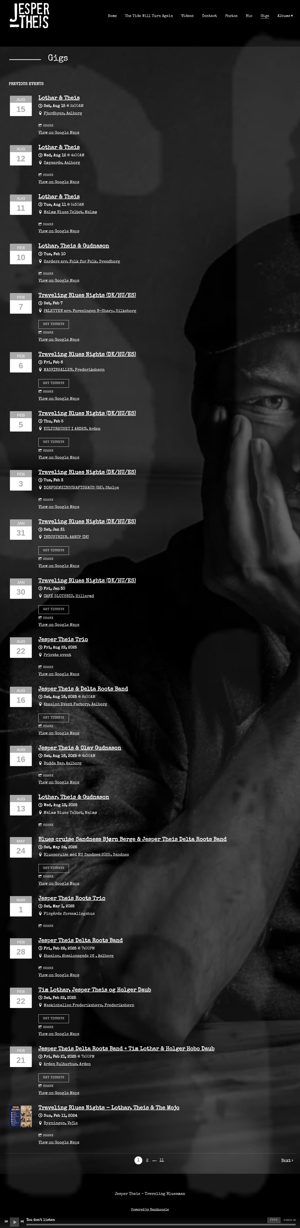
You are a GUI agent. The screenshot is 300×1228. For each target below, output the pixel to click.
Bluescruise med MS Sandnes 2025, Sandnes (86, 855)
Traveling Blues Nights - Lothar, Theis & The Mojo (108, 1108)
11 (161, 1160)
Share (48, 125)
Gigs (265, 16)
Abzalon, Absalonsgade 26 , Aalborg (79, 956)
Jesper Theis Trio (63, 640)
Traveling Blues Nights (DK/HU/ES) (87, 295)
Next (286, 1161)
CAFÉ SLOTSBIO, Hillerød (69, 596)
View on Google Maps (58, 133)
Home (112, 16)
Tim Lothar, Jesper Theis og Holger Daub (94, 990)
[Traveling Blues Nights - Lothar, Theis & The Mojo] (21, 1126)
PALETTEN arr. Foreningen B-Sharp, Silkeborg (90, 311)
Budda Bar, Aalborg (63, 763)
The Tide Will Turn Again (149, 16)
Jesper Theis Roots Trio (71, 898)
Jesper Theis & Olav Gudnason (79, 748)
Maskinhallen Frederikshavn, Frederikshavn (89, 1005)
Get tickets (53, 324)
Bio (249, 16)
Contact (209, 16)
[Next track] (22, 1221)
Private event (57, 655)
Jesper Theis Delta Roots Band (80, 941)
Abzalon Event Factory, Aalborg (75, 704)
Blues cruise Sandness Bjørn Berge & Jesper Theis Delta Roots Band (132, 839)
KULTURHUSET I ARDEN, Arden (72, 429)
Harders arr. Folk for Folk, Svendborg (82, 262)
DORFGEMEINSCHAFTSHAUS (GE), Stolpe (81, 488)
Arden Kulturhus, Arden (67, 1064)
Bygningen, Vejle (61, 1123)
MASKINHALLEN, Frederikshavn (74, 370)
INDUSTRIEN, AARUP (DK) (66, 537)
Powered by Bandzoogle (150, 1209)
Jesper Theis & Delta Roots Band (83, 689)
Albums (283, 16)
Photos (231, 16)
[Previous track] (6, 1221)
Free (274, 1220)
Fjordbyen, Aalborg (63, 113)
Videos (187, 16)
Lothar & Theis (59, 98)
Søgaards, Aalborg (62, 163)
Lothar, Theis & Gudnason (73, 246)
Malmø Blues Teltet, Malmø (70, 212)
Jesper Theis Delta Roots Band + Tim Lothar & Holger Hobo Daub (126, 1049)
